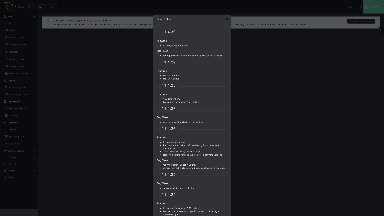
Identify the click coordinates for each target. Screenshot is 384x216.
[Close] (227, 19)
